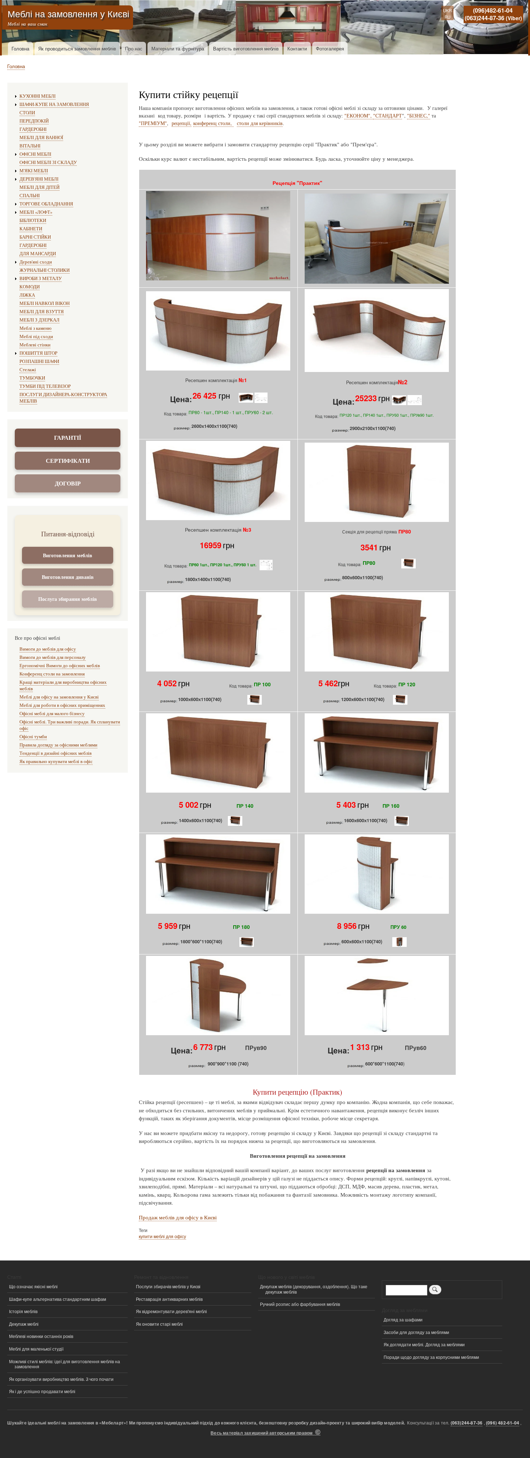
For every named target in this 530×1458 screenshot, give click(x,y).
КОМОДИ (29, 287)
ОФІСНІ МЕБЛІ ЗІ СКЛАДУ (48, 162)
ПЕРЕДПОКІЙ (34, 121)
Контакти (297, 48)
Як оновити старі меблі (159, 1324)
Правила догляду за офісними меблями (58, 745)
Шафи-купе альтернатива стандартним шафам (57, 1299)
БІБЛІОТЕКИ (32, 220)
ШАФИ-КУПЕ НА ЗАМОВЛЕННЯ (54, 104)
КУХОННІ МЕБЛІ (37, 96)
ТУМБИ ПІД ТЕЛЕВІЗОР (45, 386)
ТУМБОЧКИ (32, 378)
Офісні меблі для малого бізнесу (52, 713)
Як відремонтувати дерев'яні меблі (171, 1311)
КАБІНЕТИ (30, 229)
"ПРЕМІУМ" (153, 123)
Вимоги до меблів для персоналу (52, 657)
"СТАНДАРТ (387, 115)
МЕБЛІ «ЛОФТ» (35, 212)
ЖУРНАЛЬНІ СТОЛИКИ (44, 270)
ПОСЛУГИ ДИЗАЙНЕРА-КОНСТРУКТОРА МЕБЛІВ (63, 397)
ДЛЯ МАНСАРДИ (37, 254)
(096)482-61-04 (493, 10)
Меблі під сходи (36, 336)
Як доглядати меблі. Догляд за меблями (424, 1344)
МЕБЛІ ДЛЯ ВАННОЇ (41, 137)
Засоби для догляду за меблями (416, 1332)
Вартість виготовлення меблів (246, 48)
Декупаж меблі (24, 1324)
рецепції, (181, 123)
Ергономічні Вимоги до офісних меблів (59, 665)
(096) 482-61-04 (502, 1423)
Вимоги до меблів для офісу (47, 649)
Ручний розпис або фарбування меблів (300, 1304)
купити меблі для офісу (162, 1236)
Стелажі (27, 370)
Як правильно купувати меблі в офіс (56, 761)
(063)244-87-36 (484, 18)
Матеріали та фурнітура (177, 48)
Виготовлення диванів (68, 577)
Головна (20, 48)
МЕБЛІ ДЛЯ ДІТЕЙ (39, 187)
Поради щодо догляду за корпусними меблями (431, 1357)
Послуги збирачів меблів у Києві (168, 1286)
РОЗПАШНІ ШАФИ (39, 361)
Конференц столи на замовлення (52, 674)
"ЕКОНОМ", (358, 115)
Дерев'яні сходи (35, 262)
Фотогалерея (330, 48)
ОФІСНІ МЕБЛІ (35, 154)
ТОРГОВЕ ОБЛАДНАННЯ (46, 204)
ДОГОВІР (68, 483)
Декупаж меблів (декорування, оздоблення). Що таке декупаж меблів (313, 1288)
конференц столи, (213, 123)
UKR (447, 10)
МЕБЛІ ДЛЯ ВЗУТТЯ (41, 312)
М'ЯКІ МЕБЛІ (33, 171)
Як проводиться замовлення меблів (77, 48)
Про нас (133, 48)
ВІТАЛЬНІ (29, 146)
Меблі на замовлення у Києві (68, 13)
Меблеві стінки (34, 345)
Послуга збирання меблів (67, 599)
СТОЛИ (27, 113)
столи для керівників (260, 123)
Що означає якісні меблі (33, 1286)
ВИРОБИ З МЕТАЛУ (40, 278)
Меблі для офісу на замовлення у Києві (59, 697)
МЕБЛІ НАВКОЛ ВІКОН (44, 303)
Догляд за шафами (403, 1319)
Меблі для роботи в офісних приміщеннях (62, 705)
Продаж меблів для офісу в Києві (178, 1217)
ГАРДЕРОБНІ (33, 129)
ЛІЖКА (27, 295)
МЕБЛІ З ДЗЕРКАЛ (39, 320)
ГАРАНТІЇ (67, 437)
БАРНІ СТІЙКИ (35, 237)
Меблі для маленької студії (36, 1349)
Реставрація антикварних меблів (169, 1299)
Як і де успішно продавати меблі (42, 1391)
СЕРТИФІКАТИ (68, 460)
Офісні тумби (33, 737)
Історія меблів (23, 1311)
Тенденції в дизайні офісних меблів (55, 753)
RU (447, 17)
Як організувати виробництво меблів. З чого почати (61, 1379)
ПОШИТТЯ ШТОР (38, 353)
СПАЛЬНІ (29, 195)
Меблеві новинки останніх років (41, 1336)
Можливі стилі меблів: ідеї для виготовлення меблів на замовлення (64, 1363)
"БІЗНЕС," (418, 115)
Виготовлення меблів (67, 555)
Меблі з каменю (35, 328)
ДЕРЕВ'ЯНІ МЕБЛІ (38, 179)
